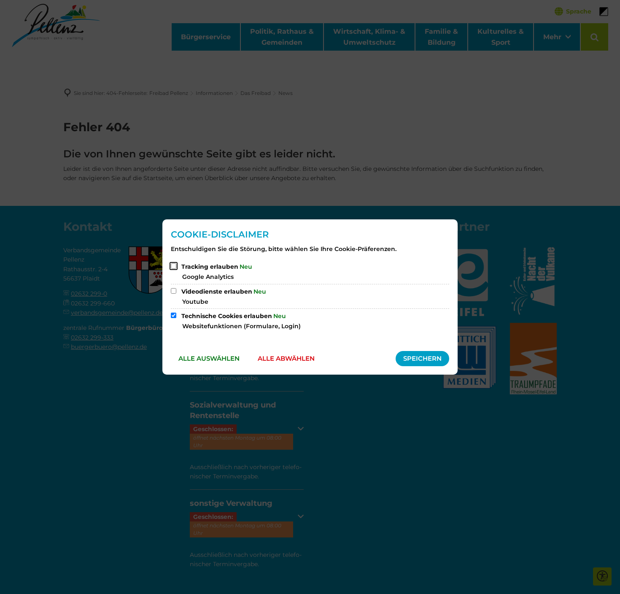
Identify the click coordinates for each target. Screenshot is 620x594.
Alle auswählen (209, 358)
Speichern (422, 358)
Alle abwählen (286, 358)
